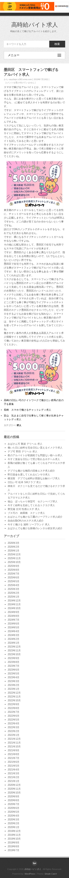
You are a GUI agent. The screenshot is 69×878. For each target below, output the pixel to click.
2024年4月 (13, 631)
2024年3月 (13, 635)
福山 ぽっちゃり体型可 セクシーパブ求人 (33, 501)
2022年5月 (13, 719)
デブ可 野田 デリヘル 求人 (22, 451)
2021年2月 (13, 777)
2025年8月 (13, 569)
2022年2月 (13, 731)
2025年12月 (14, 554)
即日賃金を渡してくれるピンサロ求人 (29, 474)
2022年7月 (13, 712)
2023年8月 (13, 662)
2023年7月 (13, 665)
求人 (19, 425)
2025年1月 (13, 596)
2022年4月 (13, 723)
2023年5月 (13, 673)
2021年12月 (14, 738)
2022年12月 (14, 692)
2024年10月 (14, 608)
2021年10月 (14, 746)
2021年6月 (13, 761)
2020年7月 (13, 804)
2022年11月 (14, 696)
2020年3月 (13, 819)
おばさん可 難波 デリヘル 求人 (25, 443)
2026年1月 (13, 550)
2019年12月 (14, 831)
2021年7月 (13, 758)
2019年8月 (13, 846)
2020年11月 (14, 788)
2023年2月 (13, 685)
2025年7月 (13, 573)
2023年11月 (14, 650)
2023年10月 (14, 654)
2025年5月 (13, 581)
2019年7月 (13, 850)
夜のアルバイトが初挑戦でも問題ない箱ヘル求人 (35, 455)
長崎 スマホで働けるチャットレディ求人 (27, 409)
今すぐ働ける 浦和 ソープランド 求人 (29, 524)
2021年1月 (13, 781)
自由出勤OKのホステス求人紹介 (26, 520)
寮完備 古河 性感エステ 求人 (24, 509)
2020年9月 (13, 796)
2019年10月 (14, 838)
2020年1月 (13, 827)
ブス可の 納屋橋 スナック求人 (26, 513)
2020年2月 (13, 823)
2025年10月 (14, 562)
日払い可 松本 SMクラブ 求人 (24, 482)
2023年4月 (13, 677)
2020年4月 (13, 815)
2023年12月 (14, 646)
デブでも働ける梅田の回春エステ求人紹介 (31, 470)
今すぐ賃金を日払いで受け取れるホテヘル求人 (34, 459)
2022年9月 (13, 704)
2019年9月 (13, 842)
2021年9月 (13, 750)
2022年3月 (13, 727)
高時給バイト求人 (34, 24)
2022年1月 (13, 735)
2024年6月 (13, 623)
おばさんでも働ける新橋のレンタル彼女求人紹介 (35, 528)
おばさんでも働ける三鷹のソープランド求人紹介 (35, 516)
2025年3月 (13, 589)
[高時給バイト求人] (34, 863)
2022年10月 (14, 700)
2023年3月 (13, 681)
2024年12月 (14, 600)
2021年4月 (13, 769)
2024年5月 (13, 627)
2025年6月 (13, 577)
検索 (57, 44)
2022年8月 (13, 708)
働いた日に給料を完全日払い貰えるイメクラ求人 (35, 447)
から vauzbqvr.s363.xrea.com (18, 79)
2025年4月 (13, 585)
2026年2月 (13, 546)
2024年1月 (13, 642)
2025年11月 (14, 558)
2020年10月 (14, 792)
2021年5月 (13, 765)
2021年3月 (13, 773)
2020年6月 (13, 808)
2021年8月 (13, 754)
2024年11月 (14, 604)
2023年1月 (13, 688)
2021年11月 (14, 742)
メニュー (13, 55)
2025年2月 (13, 592)
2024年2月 (13, 639)
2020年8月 (13, 800)
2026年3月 (13, 542)
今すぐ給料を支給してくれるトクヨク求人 (31, 505)
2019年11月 (14, 834)
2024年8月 (13, 615)
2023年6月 (13, 669)
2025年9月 (13, 566)
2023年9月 (13, 658)
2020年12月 (14, 784)
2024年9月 (13, 612)
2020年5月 (13, 811)
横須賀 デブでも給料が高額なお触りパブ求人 (34, 478)
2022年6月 (13, 715)
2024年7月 (13, 619)
